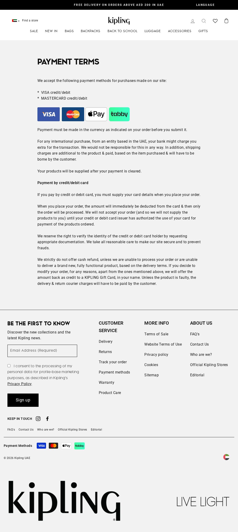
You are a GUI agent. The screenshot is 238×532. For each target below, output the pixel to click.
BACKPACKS (90, 31)
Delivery (105, 341)
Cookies (151, 365)
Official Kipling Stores (209, 365)
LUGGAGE (153, 31)
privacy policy (19, 384)
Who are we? (201, 354)
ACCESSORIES (180, 31)
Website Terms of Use (163, 344)
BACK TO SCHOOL (123, 31)
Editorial (197, 375)
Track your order (113, 362)
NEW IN (51, 31)
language (205, 5)
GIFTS (203, 31)
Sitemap (151, 375)
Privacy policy (156, 354)
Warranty (106, 382)
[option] (119, 4)
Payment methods (114, 372)
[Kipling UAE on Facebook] (47, 419)
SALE (34, 31)
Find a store (30, 20)
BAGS (69, 31)
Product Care (110, 393)
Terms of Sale (156, 334)
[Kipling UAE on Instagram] (38, 419)
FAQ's (195, 334)
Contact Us (199, 344)
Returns (105, 352)
